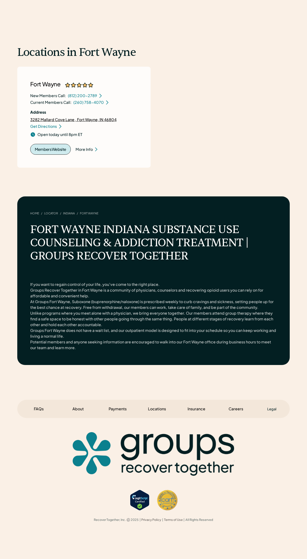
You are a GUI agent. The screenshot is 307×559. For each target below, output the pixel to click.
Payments (118, 408)
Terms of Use (173, 520)
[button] (271, 409)
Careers (236, 408)
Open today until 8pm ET (59, 134)
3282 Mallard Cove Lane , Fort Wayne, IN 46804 (73, 119)
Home (34, 213)
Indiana (69, 213)
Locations (157, 408)
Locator (51, 213)
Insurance (196, 408)
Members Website (50, 149)
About (78, 408)
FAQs (39, 408)
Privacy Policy (151, 520)
